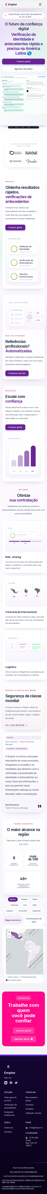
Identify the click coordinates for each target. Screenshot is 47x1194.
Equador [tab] (9, 911)
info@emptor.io (36, 1128)
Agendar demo (21, 1039)
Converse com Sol (16, 373)
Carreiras (8, 1132)
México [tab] (13, 899)
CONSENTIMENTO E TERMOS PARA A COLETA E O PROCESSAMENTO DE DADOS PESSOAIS (21, 1188)
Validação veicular (33, 1113)
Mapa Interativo (13, 920)
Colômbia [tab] (14, 905)
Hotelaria (29, 1109)
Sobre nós (8, 1128)
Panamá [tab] (24, 899)
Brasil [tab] (35, 899)
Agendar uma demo (23, 69)
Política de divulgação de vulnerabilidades (23, 1176)
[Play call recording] (27, 91)
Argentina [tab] (36, 911)
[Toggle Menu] (40, 4)
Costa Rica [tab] (22, 911)
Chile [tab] (34, 905)
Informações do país (34, 920)
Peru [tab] (25, 905)
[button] (9, 932)
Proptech (30, 1105)
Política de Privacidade (23, 1168)
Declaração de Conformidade (23, 1172)
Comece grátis (23, 61)
